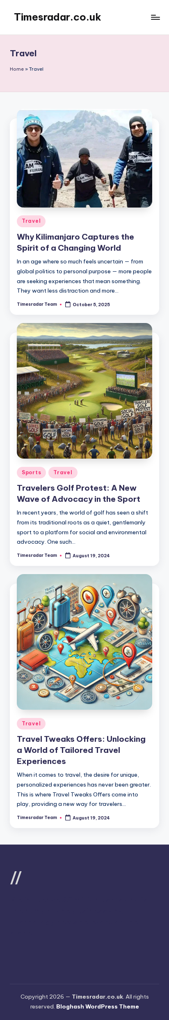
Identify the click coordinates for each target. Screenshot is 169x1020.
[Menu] (155, 17)
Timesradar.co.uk (57, 17)
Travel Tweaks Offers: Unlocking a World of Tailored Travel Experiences (81, 750)
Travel (31, 221)
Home (17, 69)
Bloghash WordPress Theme (97, 1006)
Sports (31, 472)
